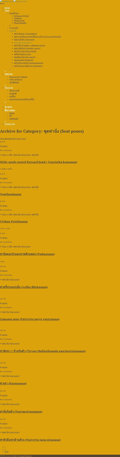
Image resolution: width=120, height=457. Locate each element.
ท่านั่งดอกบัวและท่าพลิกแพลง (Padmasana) (27, 254)
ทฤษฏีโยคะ (14, 13)
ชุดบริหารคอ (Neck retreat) (25, 51)
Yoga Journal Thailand (18, 77)
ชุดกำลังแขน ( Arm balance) (25, 33)
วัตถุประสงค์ (14, 90)
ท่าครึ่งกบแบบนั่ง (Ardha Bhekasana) (24, 287)
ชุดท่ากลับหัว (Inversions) (24, 39)
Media (11, 113)
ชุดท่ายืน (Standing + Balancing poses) (29, 45)
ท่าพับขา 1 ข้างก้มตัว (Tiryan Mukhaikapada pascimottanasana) (43, 351)
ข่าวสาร (8, 107)
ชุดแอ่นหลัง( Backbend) (23, 60)
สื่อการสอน (10, 110)
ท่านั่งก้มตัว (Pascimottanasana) (21, 411)
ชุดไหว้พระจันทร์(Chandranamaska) (28, 63)
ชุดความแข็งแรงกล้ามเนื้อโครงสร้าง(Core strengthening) (37, 36)
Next (7, 451)
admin (4, 146)
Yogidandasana (10, 194)
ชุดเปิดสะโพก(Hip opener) (24, 57)
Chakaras (18, 18)
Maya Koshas (19, 20)
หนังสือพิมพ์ (14, 82)
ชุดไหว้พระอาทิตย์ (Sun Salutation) (28, 66)
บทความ (9, 74)
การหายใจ (13, 28)
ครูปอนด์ (13, 93)
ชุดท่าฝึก (12, 30)
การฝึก (9, 155)
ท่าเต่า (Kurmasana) (13, 383)
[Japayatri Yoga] (13, 1)
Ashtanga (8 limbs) (21, 16)
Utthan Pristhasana (14, 221)
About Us (9, 87)
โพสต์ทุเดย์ (13, 118)
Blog (7, 138)
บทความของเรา (16, 79)
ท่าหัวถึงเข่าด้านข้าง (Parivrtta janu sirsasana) (30, 440)
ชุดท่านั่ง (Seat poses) (22, 42)
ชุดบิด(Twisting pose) (22, 54)
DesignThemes (25, 456)
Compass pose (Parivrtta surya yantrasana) (30, 319)
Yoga (7, 10)
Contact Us (10, 124)
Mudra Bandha (20, 23)
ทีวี (10, 115)
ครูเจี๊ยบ (12, 96)
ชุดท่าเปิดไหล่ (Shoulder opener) (27, 48)
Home (7, 8)
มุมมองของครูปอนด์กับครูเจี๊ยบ (21, 99)
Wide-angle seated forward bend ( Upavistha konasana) (38, 162)
